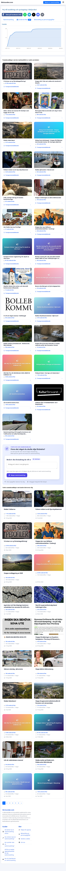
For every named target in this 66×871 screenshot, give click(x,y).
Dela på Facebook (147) (13, 15)
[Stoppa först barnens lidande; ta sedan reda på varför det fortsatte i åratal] (49, 339)
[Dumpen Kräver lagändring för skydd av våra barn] (17, 252)
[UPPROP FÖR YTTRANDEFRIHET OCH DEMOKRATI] (49, 398)
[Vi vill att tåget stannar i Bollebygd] (17, 310)
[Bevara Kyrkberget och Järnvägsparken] (49, 281)
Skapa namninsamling (18, 475)
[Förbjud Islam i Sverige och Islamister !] (49, 367)
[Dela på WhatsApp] (25, 14)
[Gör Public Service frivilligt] (17, 221)
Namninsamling (8, 20)
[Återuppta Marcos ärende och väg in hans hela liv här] (49, 106)
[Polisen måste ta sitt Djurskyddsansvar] (17, 164)
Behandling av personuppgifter (44, 20)
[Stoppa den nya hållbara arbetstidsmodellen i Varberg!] (49, 222)
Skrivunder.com (7, 2)
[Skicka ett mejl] (38, 14)
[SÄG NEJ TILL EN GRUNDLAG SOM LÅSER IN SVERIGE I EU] (17, 368)
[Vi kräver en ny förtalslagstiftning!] (17, 76)
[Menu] (63, 2)
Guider (4, 827)
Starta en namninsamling (52, 2)
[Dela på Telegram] (29, 14)
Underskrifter (24, 20)
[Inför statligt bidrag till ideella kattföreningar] (17, 193)
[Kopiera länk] (42, 14)
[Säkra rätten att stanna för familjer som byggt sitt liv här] (17, 106)
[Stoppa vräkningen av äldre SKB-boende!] (49, 192)
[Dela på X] (33, 14)
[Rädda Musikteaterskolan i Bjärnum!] (49, 310)
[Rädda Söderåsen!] (17, 135)
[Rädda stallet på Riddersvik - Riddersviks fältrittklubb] (17, 339)
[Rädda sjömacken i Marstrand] (49, 164)
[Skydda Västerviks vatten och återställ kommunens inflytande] (17, 281)
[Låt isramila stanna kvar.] (17, 397)
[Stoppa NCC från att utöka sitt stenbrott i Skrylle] (49, 76)
